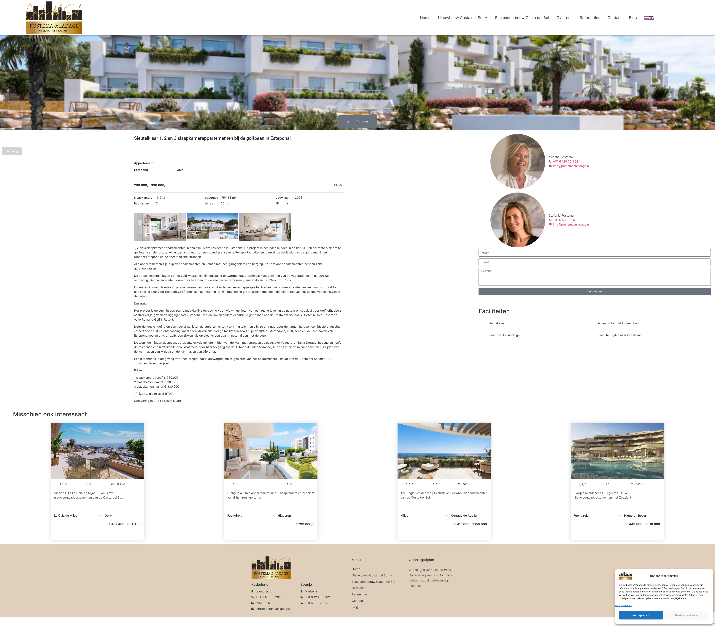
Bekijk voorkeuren (687, 615)
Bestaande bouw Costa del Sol (522, 17)
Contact (615, 17)
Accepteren (641, 615)
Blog (633, 17)
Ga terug (12, 151)
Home (425, 17)
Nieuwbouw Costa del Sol (460, 17)
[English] (651, 18)
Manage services (623, 605)
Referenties (590, 17)
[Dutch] (646, 18)
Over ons (564, 17)
